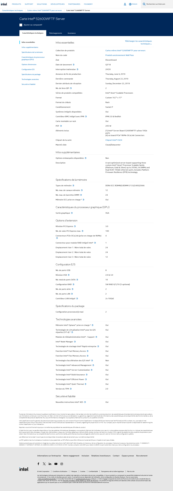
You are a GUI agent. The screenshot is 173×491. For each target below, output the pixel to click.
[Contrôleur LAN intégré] (77, 299)
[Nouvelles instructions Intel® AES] (85, 402)
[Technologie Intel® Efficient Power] (86, 379)
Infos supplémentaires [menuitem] (30, 47)
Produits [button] (16, 4)
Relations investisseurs (101, 456)
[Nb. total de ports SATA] (77, 280)
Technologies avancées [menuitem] (30, 79)
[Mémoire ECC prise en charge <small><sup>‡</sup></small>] (83, 200)
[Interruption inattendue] (77, 69)
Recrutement (141, 456)
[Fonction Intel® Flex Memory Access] (87, 356)
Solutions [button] (42, 4)
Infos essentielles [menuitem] (28, 42)
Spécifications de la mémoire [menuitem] (32, 52)
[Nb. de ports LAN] (72, 294)
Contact (116, 456)
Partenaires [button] (74, 4)
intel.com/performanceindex (47, 479)
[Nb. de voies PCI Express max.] (82, 231)
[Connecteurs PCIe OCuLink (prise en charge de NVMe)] (57, 238)
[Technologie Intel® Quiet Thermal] (85, 384)
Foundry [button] (88, 4)
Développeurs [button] (58, 4)
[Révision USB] (68, 275)
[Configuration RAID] (73, 284)
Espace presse (128, 456)
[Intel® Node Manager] (75, 342)
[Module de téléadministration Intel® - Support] (96, 337)
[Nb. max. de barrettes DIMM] (81, 195)
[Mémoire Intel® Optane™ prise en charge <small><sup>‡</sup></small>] (92, 325)
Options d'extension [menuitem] (29, 64)
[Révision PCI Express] (75, 226)
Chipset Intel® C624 (113, 140)
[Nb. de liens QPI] (71, 88)
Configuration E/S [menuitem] (28, 69)
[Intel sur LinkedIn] (50, 464)
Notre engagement (71, 456)
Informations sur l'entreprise (49, 456)
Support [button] (29, 4)
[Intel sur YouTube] (56, 464)
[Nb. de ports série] (72, 289)
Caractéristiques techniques (32, 33)
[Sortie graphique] (71, 213)
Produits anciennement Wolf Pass (119, 55)
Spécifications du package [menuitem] (31, 74)
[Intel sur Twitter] (44, 464)
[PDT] (61, 126)
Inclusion (85, 456)
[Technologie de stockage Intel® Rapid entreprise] (98, 346)
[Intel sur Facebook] (38, 464)
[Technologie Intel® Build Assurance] (86, 375)
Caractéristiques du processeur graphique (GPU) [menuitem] (33, 58)
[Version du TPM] (70, 389)
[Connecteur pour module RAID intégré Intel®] (95, 243)
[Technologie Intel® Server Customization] (91, 370)
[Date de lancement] (73, 65)
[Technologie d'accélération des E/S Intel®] (92, 361)
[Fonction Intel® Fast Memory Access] (87, 351)
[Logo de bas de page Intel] (24, 469)
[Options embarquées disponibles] (85, 158)
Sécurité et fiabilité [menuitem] (28, 84)
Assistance (72, 33)
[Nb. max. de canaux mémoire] (81, 190)
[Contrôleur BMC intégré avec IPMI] (86, 116)
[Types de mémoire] (73, 186)
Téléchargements (55, 33)
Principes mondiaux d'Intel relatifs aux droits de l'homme (80, 480)
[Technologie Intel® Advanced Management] (93, 365)
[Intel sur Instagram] (62, 464)
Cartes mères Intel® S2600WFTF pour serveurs (125, 50)
